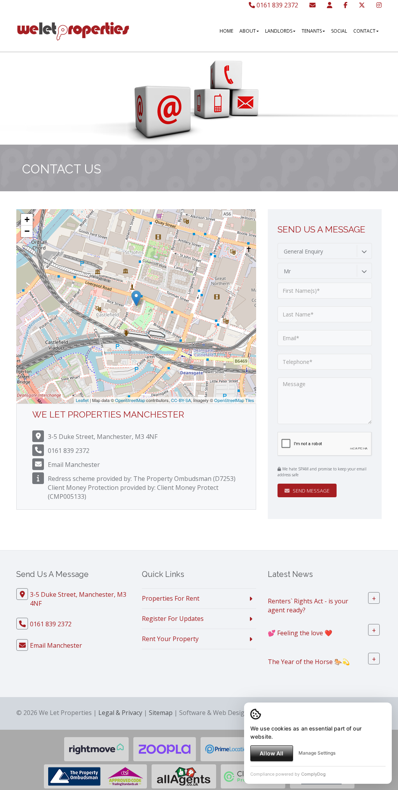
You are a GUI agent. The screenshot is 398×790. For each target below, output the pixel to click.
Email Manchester (74, 464)
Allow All (271, 753)
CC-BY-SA (181, 400)
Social (339, 31)
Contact (364, 31)
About (247, 31)
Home (226, 31)
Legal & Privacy (120, 712)
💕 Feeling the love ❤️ (300, 632)
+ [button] (27, 219)
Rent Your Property (170, 638)
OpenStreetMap (130, 400)
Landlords (278, 31)
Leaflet (82, 400)
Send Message (311, 490)
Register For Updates (173, 618)
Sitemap (161, 712)
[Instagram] (379, 5)
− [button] (27, 231)
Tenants (312, 31)
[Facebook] (345, 5)
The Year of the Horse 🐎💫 (309, 661)
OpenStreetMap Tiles (234, 400)
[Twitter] (362, 5)
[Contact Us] (329, 5)
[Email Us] (312, 5)
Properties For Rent (170, 598)
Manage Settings (316, 753)
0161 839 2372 (276, 5)
